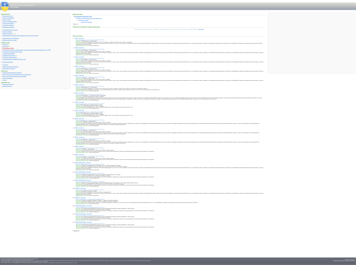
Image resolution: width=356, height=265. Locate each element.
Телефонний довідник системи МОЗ (12, 72)
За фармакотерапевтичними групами (12, 52)
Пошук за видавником (8, 18)
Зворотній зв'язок (7, 86)
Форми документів (7, 31)
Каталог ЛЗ (5, 46)
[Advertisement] (87, 243)
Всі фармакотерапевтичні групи (83, 16)
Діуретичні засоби (83, 20)
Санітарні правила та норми (10, 30)
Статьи (4, 80)
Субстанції (5, 65)
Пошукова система (7, 16)
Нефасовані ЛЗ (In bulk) (9, 68)
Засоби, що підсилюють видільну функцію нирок (89, 18)
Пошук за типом (7, 19)
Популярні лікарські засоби (10, 57)
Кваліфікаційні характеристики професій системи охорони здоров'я (20, 35)
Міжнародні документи (8, 27)
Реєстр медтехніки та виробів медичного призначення (17, 74)
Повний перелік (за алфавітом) (11, 38)
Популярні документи (8, 25)
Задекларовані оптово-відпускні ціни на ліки (14, 59)
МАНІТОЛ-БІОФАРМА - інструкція (83, 205)
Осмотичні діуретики (86, 22)
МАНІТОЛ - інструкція (79, 188)
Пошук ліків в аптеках (8, 48)
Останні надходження (8, 23)
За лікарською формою (9, 53)
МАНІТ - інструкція (79, 38)
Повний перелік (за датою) (10, 40)
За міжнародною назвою (9, 55)
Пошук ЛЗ (5, 44)
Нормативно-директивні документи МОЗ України (344, 260)
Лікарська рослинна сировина (10, 66)
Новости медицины (8, 78)
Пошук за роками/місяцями (10, 21)
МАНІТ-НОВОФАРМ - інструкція (82, 162)
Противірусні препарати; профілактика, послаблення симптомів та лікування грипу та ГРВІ (27, 50)
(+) (8, 44)
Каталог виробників (8, 62)
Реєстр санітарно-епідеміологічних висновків (14, 76)
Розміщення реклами (8, 84)
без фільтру (201, 29)
